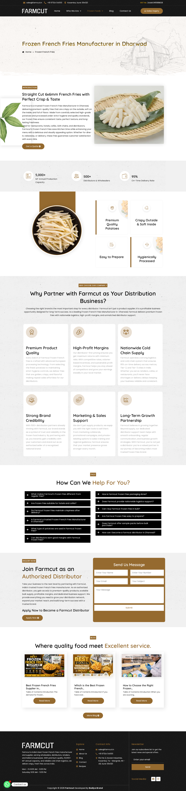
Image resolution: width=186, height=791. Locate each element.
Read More (44, 700)
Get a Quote (32, 146)
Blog (111, 10)
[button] (73, 11)
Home (57, 10)
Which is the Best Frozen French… (89, 687)
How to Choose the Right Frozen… (138, 687)
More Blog (92, 715)
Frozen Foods (94, 10)
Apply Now (31, 617)
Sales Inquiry (153, 10)
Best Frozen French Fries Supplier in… (41, 687)
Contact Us (125, 10)
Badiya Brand (96, 788)
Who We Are (72, 10)
